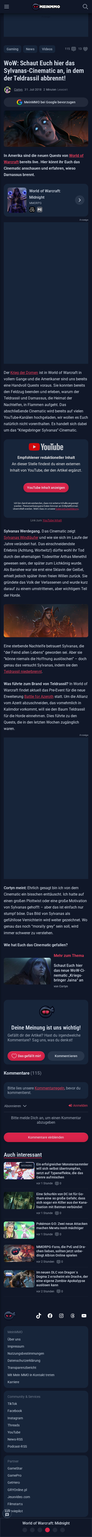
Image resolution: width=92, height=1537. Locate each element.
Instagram (15, 1418)
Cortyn (18, 89)
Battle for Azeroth (38, 696)
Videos (47, 49)
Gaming (12, 49)
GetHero (14, 1482)
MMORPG (35, 203)
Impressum (16, 1346)
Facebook (15, 1411)
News (30, 49)
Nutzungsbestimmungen (26, 1353)
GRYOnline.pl (17, 1490)
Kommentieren (66, 1056)
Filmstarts (15, 1504)
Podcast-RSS (17, 1446)
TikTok (12, 1404)
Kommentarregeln (49, 1088)
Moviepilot (15, 1511)
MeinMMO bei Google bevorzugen (49, 102)
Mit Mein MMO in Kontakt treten (31, 1375)
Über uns (14, 1339)
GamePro (14, 1475)
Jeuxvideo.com (19, 1497)
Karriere (13, 1382)
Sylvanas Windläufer (21, 537)
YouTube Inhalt (52, 520)
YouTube (14, 1432)
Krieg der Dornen (24, 372)
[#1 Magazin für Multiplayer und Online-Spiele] (46, 6)
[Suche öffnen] (85, 6)
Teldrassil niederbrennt (23, 671)
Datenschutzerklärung (67, 508)
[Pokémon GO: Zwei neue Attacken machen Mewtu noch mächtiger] (19, 1230)
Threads (14, 1425)
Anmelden (80, 1105)
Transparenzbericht (22, 1367)
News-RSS (15, 1439)
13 (80, 48)
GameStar (15, 1468)
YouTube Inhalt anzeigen (46, 488)
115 (67, 48)
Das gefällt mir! (29, 1056)
